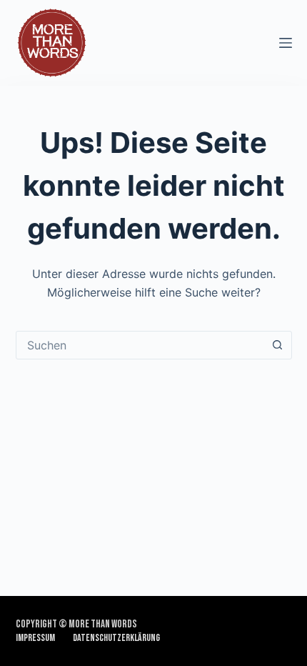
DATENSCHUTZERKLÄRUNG (116, 638)
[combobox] (140, 345)
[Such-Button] (277, 345)
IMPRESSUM (35, 638)
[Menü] (285, 42)
